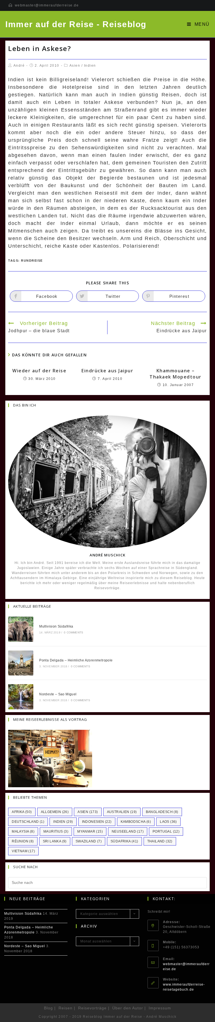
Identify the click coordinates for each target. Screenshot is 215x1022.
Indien (90, 66)
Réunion (23, 841)
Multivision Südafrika (56, 626)
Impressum (160, 1008)
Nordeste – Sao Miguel (57, 694)
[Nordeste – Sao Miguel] (20, 696)
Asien (74, 66)
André (19, 66)
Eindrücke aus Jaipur (107, 371)
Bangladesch (162, 812)
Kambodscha (136, 822)
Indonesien (97, 822)
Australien (122, 812)
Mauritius (55, 831)
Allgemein (55, 812)
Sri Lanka (55, 841)
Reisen (66, 1008)
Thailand (159, 841)
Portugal (166, 831)
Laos (168, 822)
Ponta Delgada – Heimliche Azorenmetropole (76, 660)
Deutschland (28, 822)
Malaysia (23, 831)
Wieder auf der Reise (39, 371)
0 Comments (73, 632)
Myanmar (90, 831)
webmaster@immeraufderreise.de (47, 5)
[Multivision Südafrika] (20, 629)
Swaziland (89, 841)
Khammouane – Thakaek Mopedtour (175, 374)
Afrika (22, 812)
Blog (48, 1008)
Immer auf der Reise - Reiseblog (75, 24)
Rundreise (32, 260)
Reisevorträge (92, 1008)
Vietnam (23, 851)
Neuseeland (128, 831)
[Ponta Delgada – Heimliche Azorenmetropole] (20, 663)
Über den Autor (127, 1008)
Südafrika (124, 841)
